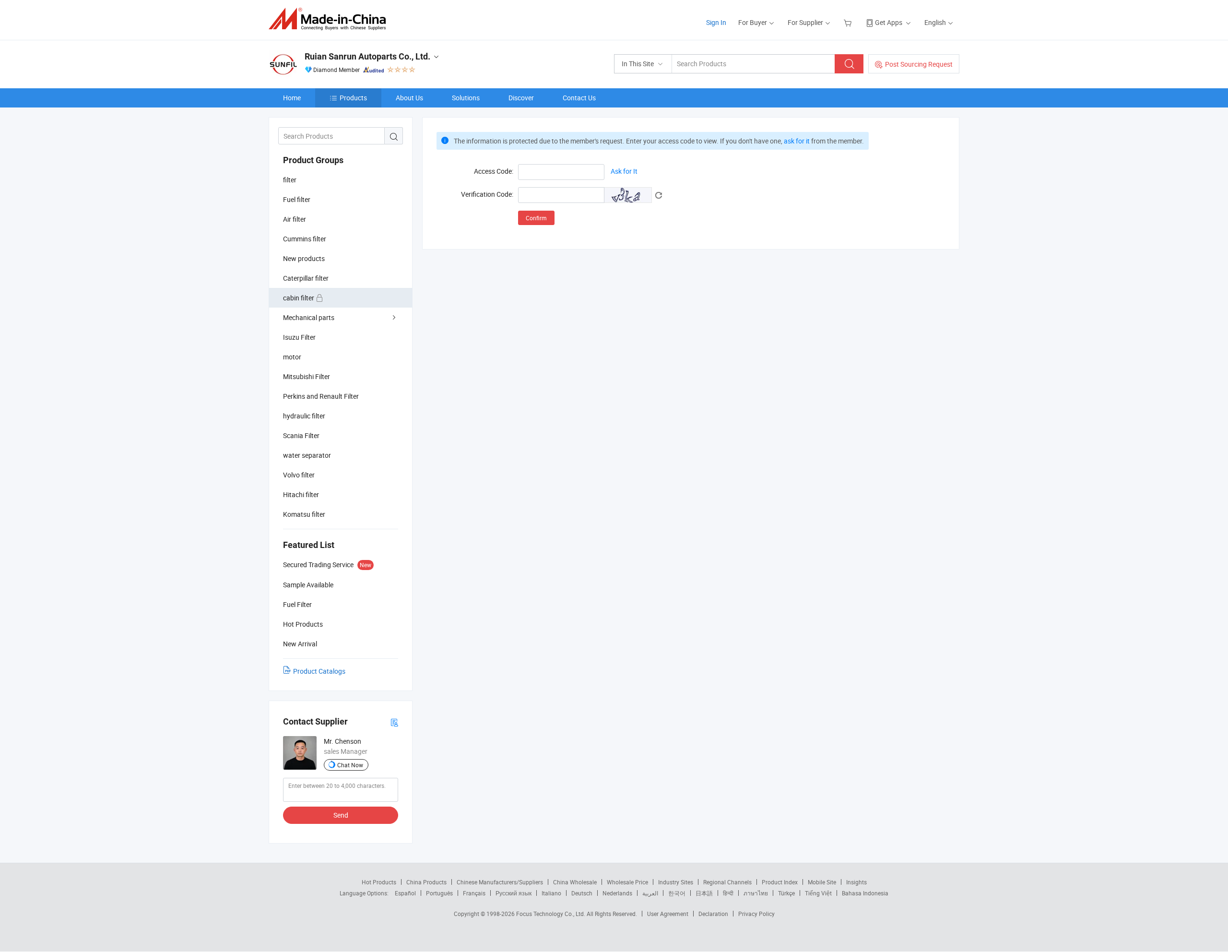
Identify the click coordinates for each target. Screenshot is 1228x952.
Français (474, 893)
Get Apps (889, 22)
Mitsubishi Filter (306, 376)
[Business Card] (394, 721)
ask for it (797, 140)
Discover (521, 97)
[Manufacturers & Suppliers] (330, 19)
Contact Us (579, 97)
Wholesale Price (627, 882)
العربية (650, 893)
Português (439, 893)
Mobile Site (822, 882)
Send (340, 815)
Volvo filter (299, 474)
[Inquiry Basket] (849, 22)
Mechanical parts (308, 317)
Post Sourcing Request (919, 64)
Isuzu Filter (299, 337)
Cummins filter (304, 238)
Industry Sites (675, 882)
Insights (856, 882)
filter (289, 179)
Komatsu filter (304, 514)
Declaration (713, 913)
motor (292, 356)
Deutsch (581, 893)
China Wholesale (575, 882)
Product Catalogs (319, 671)
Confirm (536, 218)
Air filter (294, 219)
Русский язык (513, 893)
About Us (409, 97)
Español (405, 893)
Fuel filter (296, 199)
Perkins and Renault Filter (321, 396)
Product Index (780, 882)
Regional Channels (727, 882)
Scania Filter (301, 435)
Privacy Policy (756, 913)
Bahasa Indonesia (865, 893)
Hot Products (379, 882)
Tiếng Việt (818, 893)
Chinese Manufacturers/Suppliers (500, 882)
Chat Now (350, 765)
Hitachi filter (301, 494)
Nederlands (617, 893)
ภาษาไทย (756, 893)
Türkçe (786, 893)
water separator (307, 455)
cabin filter (299, 297)
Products (353, 97)
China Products (426, 882)
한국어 (676, 893)
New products (304, 258)
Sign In (716, 22)
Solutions (466, 97)
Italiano (551, 893)
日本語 (704, 893)
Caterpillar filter (306, 278)
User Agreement (667, 913)
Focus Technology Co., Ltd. (551, 913)
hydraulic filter (304, 415)
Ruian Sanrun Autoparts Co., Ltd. (367, 56)
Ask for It (624, 171)
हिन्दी (728, 893)
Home (292, 97)
